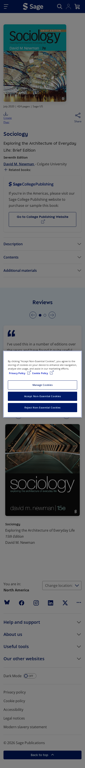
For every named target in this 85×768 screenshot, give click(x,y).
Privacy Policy (17, 373)
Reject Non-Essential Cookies (42, 407)
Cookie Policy (40, 373)
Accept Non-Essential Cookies (42, 396)
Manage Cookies (42, 384)
